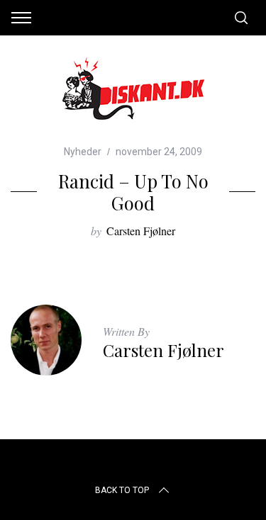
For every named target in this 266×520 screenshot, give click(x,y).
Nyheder (82, 151)
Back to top (122, 490)
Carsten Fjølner (140, 230)
